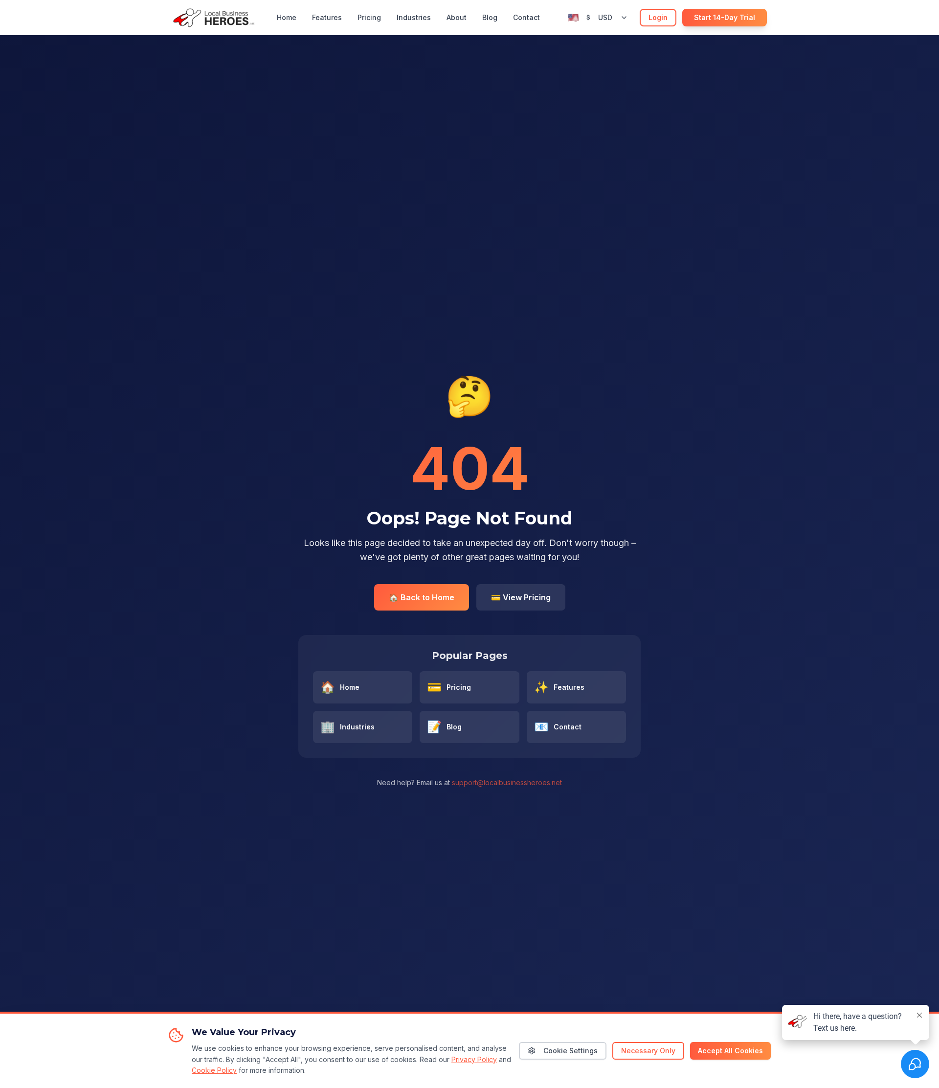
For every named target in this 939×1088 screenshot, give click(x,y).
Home (286, 17)
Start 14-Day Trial (724, 17)
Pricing (369, 17)
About (457, 17)
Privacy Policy (474, 1059)
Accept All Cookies (730, 1050)
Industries (414, 17)
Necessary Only (648, 1050)
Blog (489, 17)
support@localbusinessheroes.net (507, 782)
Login (658, 17)
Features (327, 17)
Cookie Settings (570, 1050)
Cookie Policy (214, 1070)
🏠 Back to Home (421, 597)
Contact (526, 17)
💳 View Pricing (521, 597)
